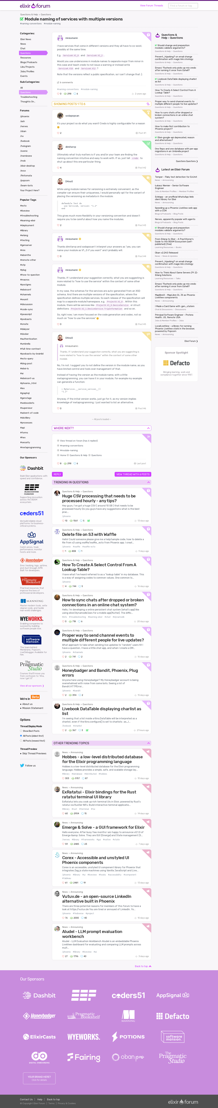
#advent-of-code (29, 413)
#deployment (27, 225)
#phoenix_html (28, 383)
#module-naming (52, 23)
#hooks (102, 875)
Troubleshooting (28, 97)
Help (39, 1099)
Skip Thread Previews (34, 753)
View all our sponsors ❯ (32, 685)
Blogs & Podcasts (163, 214)
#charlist (77, 726)
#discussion (26, 304)
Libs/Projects (27, 67)
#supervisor (26, 408)
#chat (108, 617)
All (21, 87)
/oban (23, 131)
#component (130, 875)
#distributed (90, 774)
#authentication (28, 339)
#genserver (26, 245)
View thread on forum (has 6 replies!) (79, 440)
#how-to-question (30, 274)
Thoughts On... (27, 101)
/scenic (24, 151)
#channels (78, 652)
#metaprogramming (30, 447)
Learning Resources (164, 247)
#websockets (27, 403)
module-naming (70, 450)
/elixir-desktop (27, 165)
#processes (26, 422)
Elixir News (25, 39)
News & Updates (170, 256)
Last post (141, 463)
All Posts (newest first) (34, 741)
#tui (93, 809)
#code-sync (26, 309)
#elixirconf (25, 289)
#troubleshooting (77, 617)
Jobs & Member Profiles (166, 191)
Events (24, 76)
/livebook (66, 726)
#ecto (23, 205)
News (65, 752)
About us (27, 704)
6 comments (66, 82)
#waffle (76, 546)
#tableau (66, 878)
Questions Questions (186, 161)
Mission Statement (32, 708)
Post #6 (142, 408)
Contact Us (26, 1099)
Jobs (181, 321)
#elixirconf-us (27, 378)
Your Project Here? (29, 190)
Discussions (180, 309)
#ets (64, 617)
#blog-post (26, 363)
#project (90, 913)
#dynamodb (118, 617)
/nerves (66, 839)
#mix (22, 250)
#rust (74, 809)
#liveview (92, 875)
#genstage (26, 398)
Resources (25, 57)
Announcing (77, 752)
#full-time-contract (30, 348)
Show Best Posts (31, 731)
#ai (95, 952)
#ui (83, 875)
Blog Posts (178, 214)
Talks (178, 278)
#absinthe (25, 255)
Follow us (30, 765)
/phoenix (66, 516)
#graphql (25, 393)
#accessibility (114, 875)
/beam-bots (26, 185)
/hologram (25, 146)
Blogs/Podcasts (28, 62)
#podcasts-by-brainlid (31, 353)
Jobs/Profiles (27, 71)
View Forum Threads (151, 5)
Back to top (141, 966)
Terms (51, 1103)
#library (66, 774)
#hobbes (103, 774)
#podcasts (26, 319)
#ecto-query (26, 358)
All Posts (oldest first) (33, 736)
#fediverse (78, 913)
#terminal (84, 809)
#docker (24, 334)
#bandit (77, 690)
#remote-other (28, 260)
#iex (22, 388)
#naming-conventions (31, 23)
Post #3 (142, 225)
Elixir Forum (182, 169)
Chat (22, 48)
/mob (23, 160)
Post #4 (142, 256)
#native (107, 839)
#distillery (25, 417)
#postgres (25, 284)
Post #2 (142, 168)
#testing (24, 240)
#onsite (24, 324)
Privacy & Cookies (67, 1103)
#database (77, 774)
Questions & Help (29, 14)
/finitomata (26, 175)
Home (63, 455)
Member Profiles (186, 191)
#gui (99, 839)
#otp (23, 265)
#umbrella (25, 343)
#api (22, 427)
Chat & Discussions (164, 309)
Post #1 (142, 133)
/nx (22, 136)
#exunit (24, 299)
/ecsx (23, 170)
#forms (24, 432)
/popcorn (25, 180)
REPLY (57, 474)
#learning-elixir (95, 617)
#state (116, 839)
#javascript (26, 314)
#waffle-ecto (88, 546)
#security (25, 442)
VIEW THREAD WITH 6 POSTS (132, 474)
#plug (23, 270)
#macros (24, 279)
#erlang (24, 235)
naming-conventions (72, 445)
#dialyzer (25, 329)
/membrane (26, 156)
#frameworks (87, 839)
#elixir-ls (24, 368)
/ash (22, 121)
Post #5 (142, 324)
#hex (23, 437)
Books (179, 247)
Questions (46, 14)
